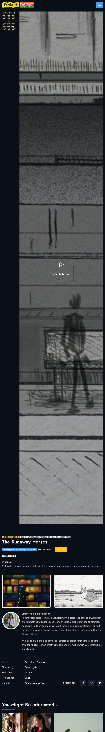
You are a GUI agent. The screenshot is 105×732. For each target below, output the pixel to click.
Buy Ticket (60, 549)
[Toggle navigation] (99, 5)
